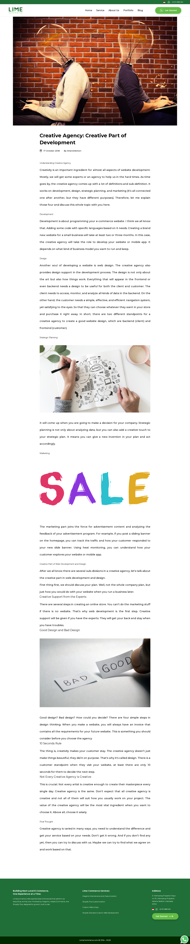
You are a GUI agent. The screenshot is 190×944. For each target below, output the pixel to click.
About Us (113, 10)
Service (100, 10)
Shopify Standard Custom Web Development (100, 913)
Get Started (171, 10)
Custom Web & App (90, 907)
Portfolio (128, 10)
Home (88, 10)
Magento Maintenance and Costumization (99, 896)
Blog (140, 10)
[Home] (15, 10)
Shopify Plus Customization (93, 902)
